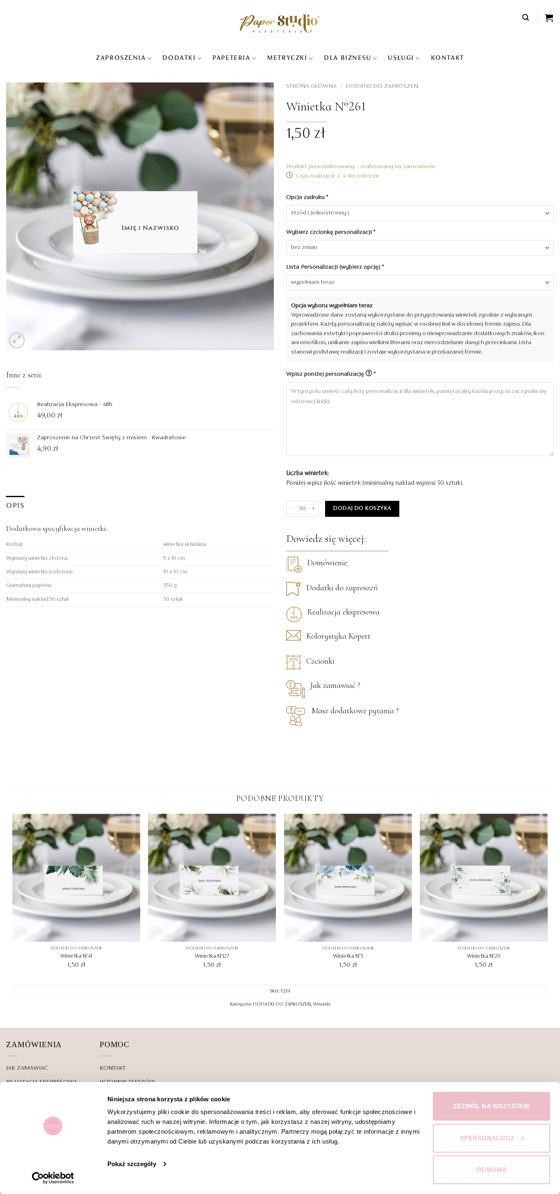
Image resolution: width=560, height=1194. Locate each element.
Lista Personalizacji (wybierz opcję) (335, 267)
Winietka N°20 (484, 957)
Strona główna (311, 86)
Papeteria (231, 58)
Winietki (321, 1004)
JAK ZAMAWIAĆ (27, 1068)
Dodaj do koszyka (362, 508)
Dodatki (179, 58)
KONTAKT (447, 58)
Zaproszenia (121, 58)
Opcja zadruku (307, 197)
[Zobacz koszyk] (549, 18)
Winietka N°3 (348, 957)
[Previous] (13, 898)
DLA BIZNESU (347, 58)
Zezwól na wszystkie (491, 1106)
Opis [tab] (15, 506)
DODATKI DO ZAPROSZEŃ (382, 86)
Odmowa (491, 1169)
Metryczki (287, 58)
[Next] (547, 898)
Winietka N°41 (76, 957)
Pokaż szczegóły (131, 1163)
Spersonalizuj (487, 1138)
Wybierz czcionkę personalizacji (330, 232)
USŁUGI (401, 58)
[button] (526, 17)
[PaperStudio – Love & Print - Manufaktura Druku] (280, 23)
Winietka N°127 (212, 957)
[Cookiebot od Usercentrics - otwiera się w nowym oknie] (53, 1178)
